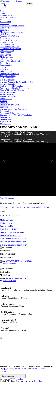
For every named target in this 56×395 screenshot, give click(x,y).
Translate (19, 379)
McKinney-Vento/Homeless (11, 32)
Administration (6, 15)
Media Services (6, 57)
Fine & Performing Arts (9, 105)
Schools (3, 67)
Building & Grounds (8, 40)
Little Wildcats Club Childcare (12, 90)
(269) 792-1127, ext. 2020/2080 (19, 261)
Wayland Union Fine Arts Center (13, 109)
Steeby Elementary (7, 76)
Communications (7, 44)
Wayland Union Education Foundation (16, 115)
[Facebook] (5, 5)
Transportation (6, 65)
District (3, 11)
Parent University (7, 94)
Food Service (5, 55)
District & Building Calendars (12, 26)
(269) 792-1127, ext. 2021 (17, 278)
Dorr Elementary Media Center (13, 238)
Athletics (3, 100)
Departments (5, 38)
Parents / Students (7, 84)
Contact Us (4, 24)
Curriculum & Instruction (10, 48)
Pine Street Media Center (10, 235)
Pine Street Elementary (9, 73)
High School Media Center (11, 229)
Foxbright (38, 381)
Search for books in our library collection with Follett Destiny (25, 207)
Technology (5, 63)
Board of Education (8, 17)
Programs (4, 107)
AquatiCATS (5, 121)
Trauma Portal (6, 98)
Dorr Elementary (7, 78)
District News (5, 28)
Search (29, 4)
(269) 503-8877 (38, 368)
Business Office (6, 42)
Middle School (6, 71)
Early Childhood (7, 51)
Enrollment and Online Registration (14, 88)
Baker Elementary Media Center (13, 245)
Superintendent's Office (9, 36)
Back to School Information (11, 86)
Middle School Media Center (12, 232)
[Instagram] (5, 7)
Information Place (7, 226)
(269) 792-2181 (19, 368)
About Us (4, 13)
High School (5, 69)
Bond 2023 (4, 19)
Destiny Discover (7, 223)
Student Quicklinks (8, 96)
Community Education (9, 46)
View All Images (7, 198)
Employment (5, 53)
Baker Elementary (7, 80)
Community (5, 111)
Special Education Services (11, 61)
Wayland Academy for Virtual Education (16, 82)
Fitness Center (6, 117)
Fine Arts (4, 103)
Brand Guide (5, 21)
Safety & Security (7, 59)
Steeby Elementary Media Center (13, 242)
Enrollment (4, 30)
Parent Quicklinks (7, 92)
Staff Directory (6, 34)
